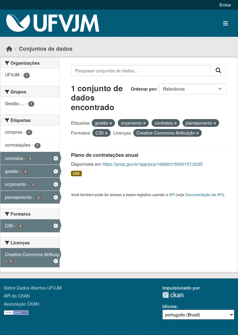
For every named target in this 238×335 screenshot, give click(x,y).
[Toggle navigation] (225, 23)
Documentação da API (204, 194)
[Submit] (218, 70)
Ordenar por (143, 89)
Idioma (169, 306)
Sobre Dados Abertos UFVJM (33, 288)
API (172, 194)
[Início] (9, 48)
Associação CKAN (21, 304)
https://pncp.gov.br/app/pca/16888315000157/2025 (152, 164)
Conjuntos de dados (46, 48)
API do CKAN (17, 296)
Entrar (225, 5)
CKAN (172, 295)
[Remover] (110, 123)
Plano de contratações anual (104, 154)
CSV (76, 173)
